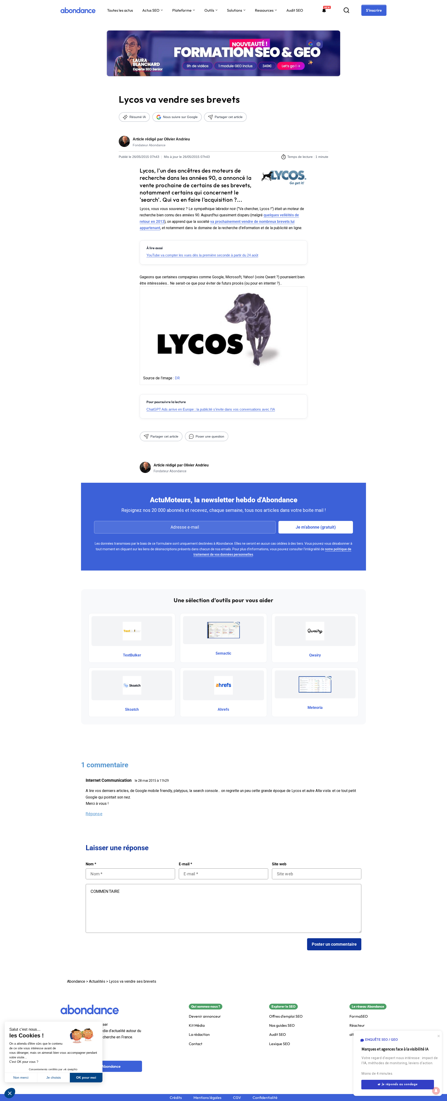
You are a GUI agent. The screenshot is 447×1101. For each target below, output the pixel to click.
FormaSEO (358, 1016)
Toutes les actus (120, 10)
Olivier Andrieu (177, 139)
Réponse (94, 813)
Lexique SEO (279, 1044)
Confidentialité (265, 1097)
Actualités (97, 981)
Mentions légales (207, 1097)
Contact (195, 1044)
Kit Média (197, 1025)
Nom (91, 864)
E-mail (185, 864)
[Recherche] (346, 10)
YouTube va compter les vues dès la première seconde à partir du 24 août (202, 255)
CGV (237, 1097)
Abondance (76, 981)
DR (177, 378)
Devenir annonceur (205, 1016)
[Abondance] (78, 10)
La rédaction (199, 1034)
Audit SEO (294, 10)
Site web (279, 864)
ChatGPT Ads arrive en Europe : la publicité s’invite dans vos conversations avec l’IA (210, 409)
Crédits (176, 1097)
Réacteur (357, 1025)
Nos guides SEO (282, 1025)
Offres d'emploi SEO (286, 1016)
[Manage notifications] (436, 1090)
